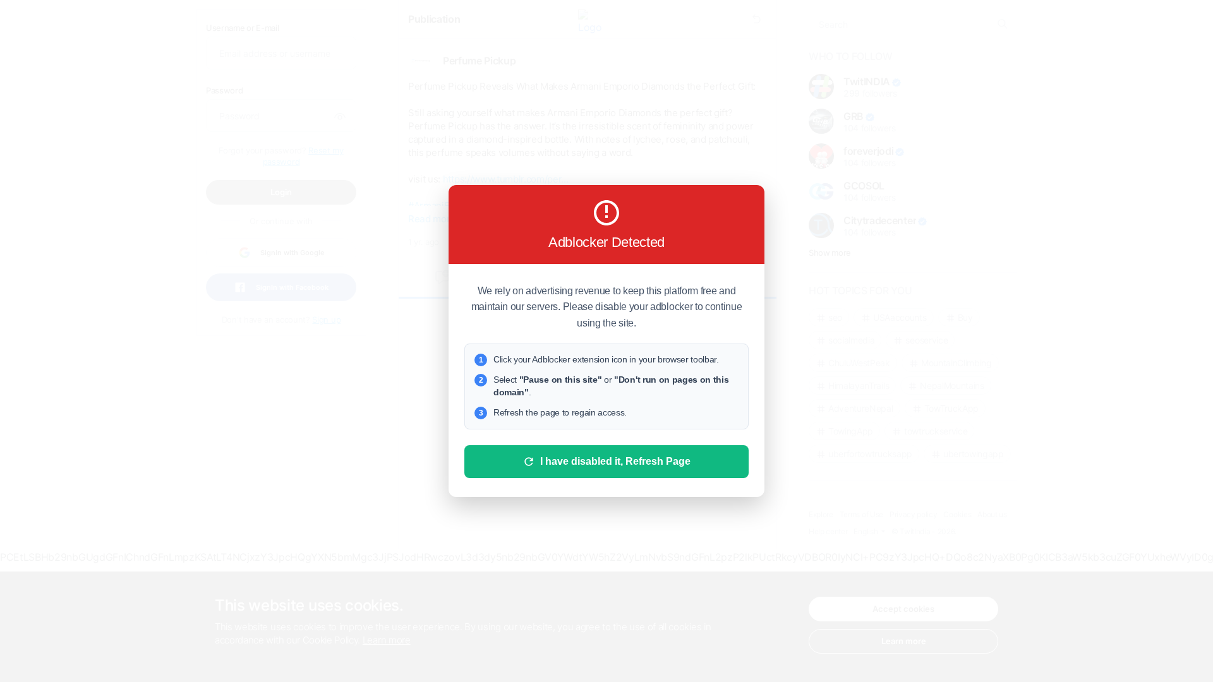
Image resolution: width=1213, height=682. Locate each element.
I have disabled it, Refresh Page (615, 461)
